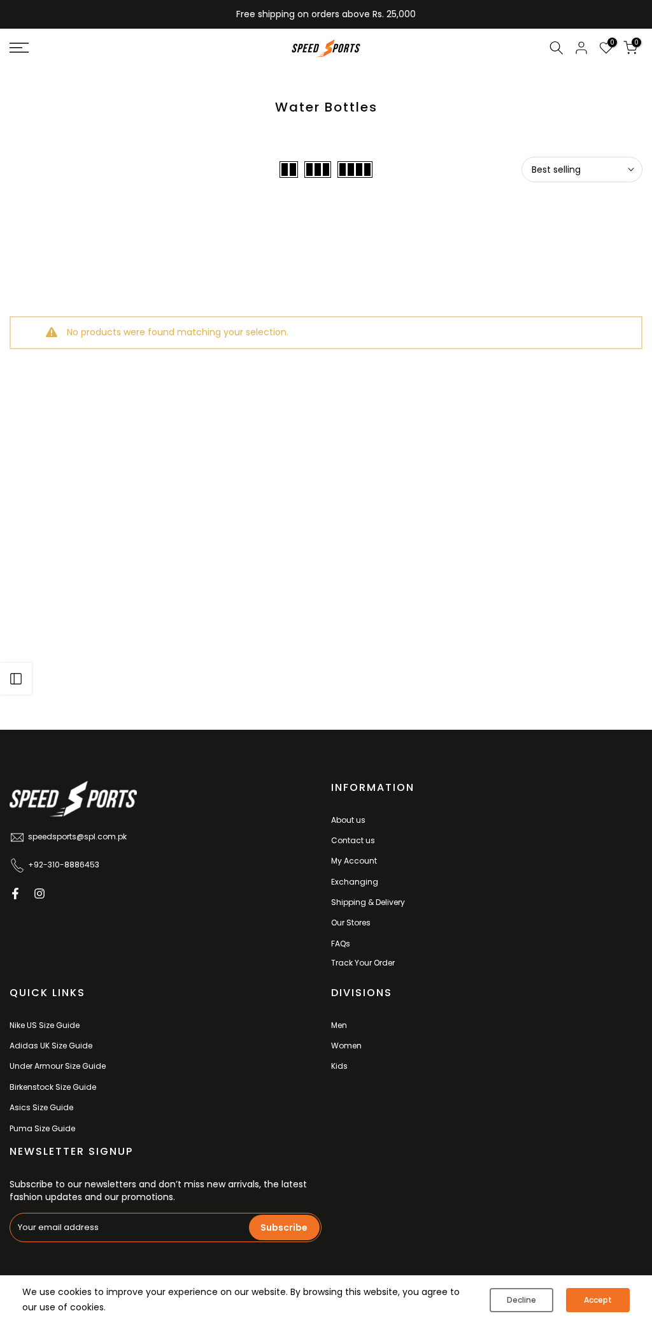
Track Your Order (363, 962)
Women (346, 1045)
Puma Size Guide (42, 1128)
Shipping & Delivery (368, 902)
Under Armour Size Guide (58, 1066)
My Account (354, 860)
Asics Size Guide (41, 1107)
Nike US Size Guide (45, 1025)
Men (339, 1025)
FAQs (340, 943)
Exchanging (354, 881)
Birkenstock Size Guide (53, 1087)
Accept (598, 1299)
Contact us (353, 840)
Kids (339, 1066)
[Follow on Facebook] (15, 893)
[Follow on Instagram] (39, 893)
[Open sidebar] (16, 679)
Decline (521, 1299)
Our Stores (351, 922)
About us (348, 820)
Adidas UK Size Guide (51, 1045)
